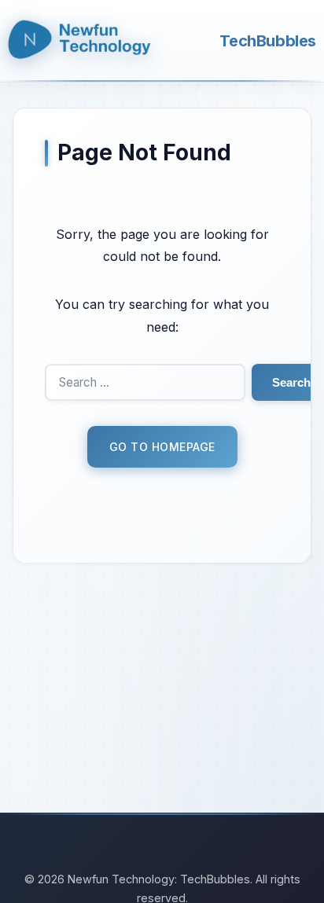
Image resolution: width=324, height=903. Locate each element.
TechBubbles (267, 40)
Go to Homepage (162, 446)
